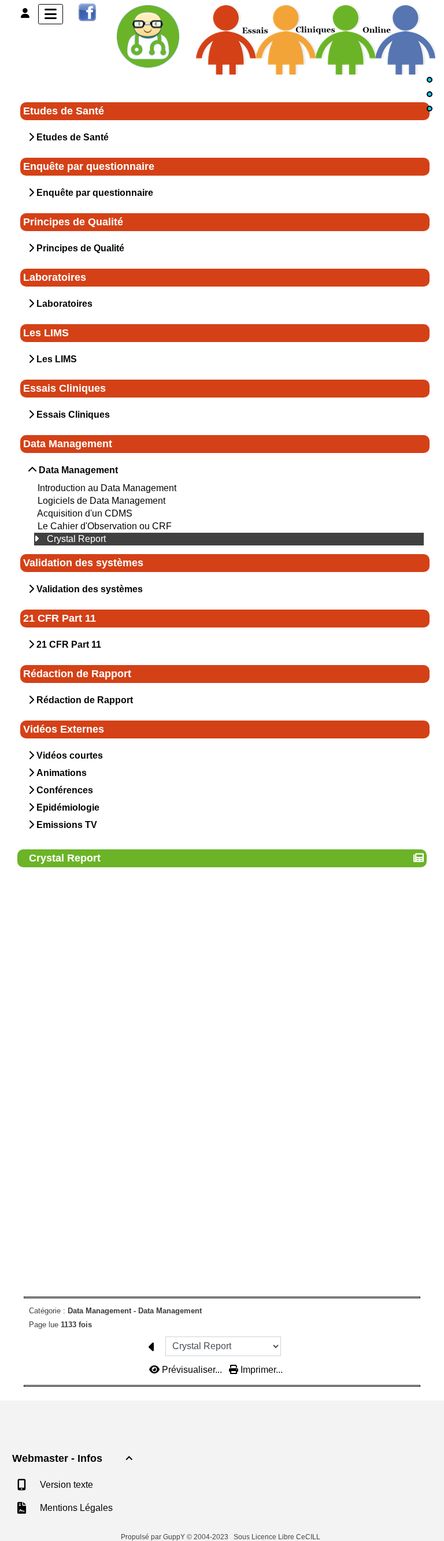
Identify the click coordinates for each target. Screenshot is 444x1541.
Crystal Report (76, 539)
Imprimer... (260, 1370)
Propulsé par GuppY (154, 1537)
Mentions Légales (75, 1508)
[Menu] (50, 14)
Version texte (65, 1485)
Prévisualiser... (192, 1370)
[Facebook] (87, 12)
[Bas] (429, 109)
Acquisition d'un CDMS (84, 513)
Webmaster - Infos (72, 1458)
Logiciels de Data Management (101, 501)
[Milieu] (429, 94)
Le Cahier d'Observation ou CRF (105, 526)
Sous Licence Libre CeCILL (278, 1537)
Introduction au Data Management (107, 488)
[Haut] (429, 80)
